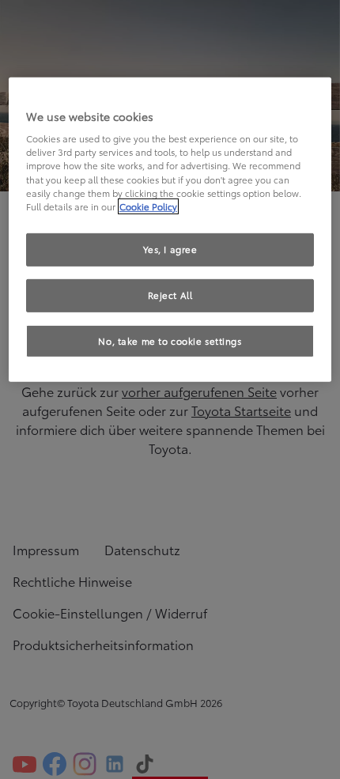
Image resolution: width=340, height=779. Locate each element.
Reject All (170, 294)
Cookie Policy (148, 206)
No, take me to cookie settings (169, 340)
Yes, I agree (170, 249)
